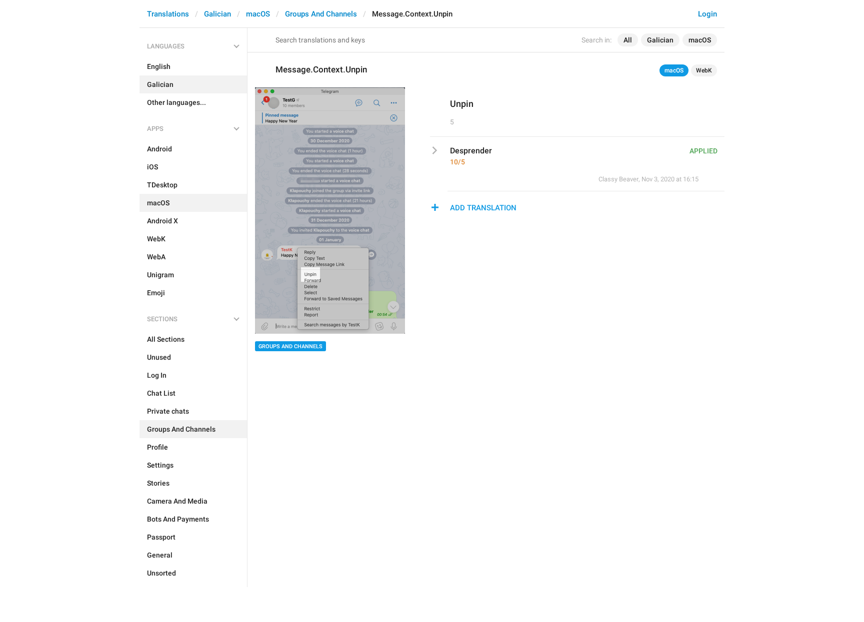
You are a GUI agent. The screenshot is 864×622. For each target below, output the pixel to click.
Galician (217, 13)
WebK (704, 70)
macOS (258, 13)
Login (707, 13)
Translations (168, 13)
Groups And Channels (321, 13)
